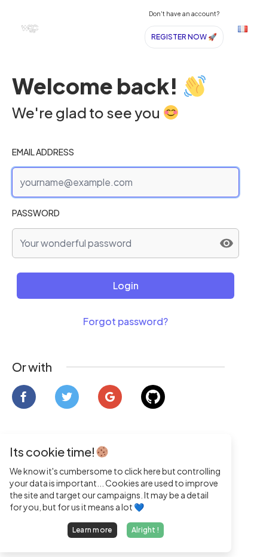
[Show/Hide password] (226, 243)
